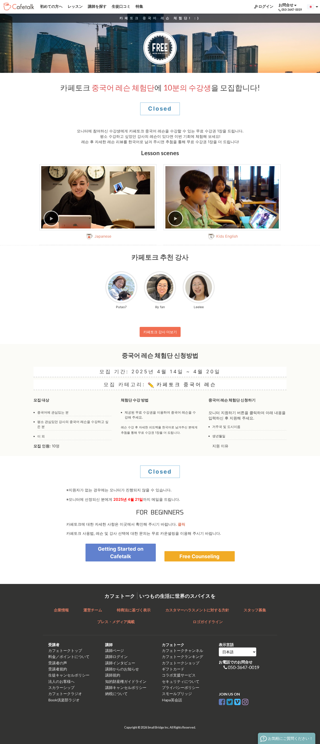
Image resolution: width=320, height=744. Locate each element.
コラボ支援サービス (179, 675)
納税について (116, 693)
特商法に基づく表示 (134, 610)
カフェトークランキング (182, 656)
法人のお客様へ (61, 681)
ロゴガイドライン (208, 621)
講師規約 (112, 675)
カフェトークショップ (180, 663)
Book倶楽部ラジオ (64, 700)
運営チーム (92, 610)
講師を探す (97, 6)
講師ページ (114, 650)
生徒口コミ (120, 6)
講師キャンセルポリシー (125, 687)
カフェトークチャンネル (182, 650)
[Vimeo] (237, 701)
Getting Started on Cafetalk (120, 552)
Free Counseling (199, 556)
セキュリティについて (180, 681)
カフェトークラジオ (65, 693)
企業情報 (61, 610)
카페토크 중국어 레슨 (185, 384)
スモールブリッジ (177, 693)
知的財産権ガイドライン (125, 681)
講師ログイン (116, 656)
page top (303, 699)
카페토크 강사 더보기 (160, 332)
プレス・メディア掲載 (116, 621)
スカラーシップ (61, 687)
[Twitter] (230, 701)
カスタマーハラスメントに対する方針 (197, 610)
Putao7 (121, 307)
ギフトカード (173, 669)
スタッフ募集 (255, 610)
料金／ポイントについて (68, 656)
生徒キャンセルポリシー (68, 675)
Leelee (199, 307)
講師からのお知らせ (122, 669)
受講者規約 (57, 669)
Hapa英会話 (172, 700)
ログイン (265, 6)
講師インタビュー (120, 663)
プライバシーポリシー (180, 687)
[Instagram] (245, 701)
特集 (139, 6)
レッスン (75, 6)
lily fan (160, 307)
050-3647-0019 (243, 667)
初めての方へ (51, 6)
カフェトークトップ (65, 650)
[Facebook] (222, 701)
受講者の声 (57, 663)
